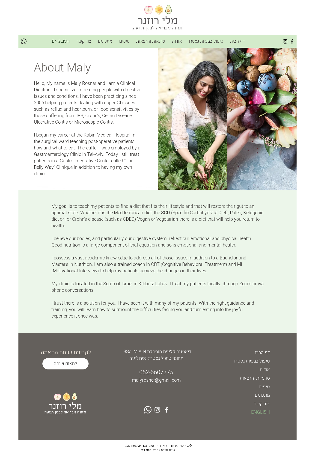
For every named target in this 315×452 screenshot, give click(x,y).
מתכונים (262, 395)
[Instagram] (285, 41)
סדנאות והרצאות (255, 378)
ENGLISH (260, 412)
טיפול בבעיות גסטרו (252, 361)
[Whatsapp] (148, 409)
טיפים (264, 386)
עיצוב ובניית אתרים (163, 450)
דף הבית (262, 352)
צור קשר (262, 403)
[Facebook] (292, 41)
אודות (265, 369)
